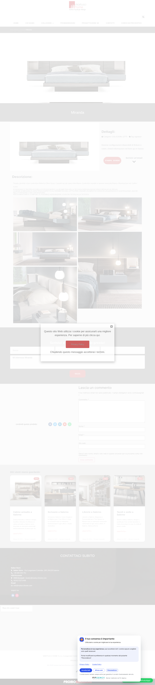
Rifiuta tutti (99, 670)
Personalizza (112, 670)
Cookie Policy (96, 664)
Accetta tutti (86, 670)
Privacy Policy (84, 664)
